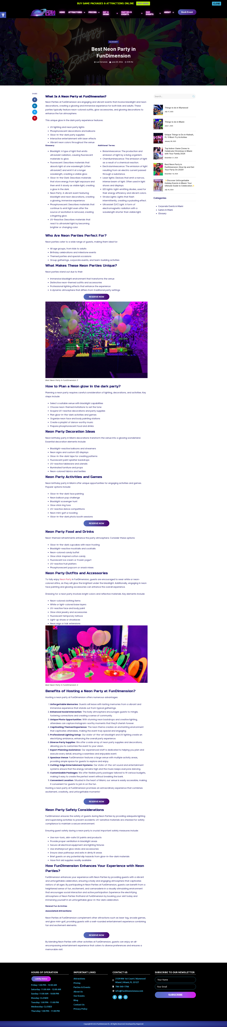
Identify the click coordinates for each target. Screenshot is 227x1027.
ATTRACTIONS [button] (75, 12)
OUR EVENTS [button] (149, 13)
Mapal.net (139, 1024)
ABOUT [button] (167, 12)
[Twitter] (120, 997)
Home (62, 12)
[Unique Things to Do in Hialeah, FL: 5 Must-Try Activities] (158, 138)
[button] (3, 15)
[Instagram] (125, 997)
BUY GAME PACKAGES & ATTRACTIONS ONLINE (105, 3)
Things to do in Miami (174, 122)
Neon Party (65, 579)
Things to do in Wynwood (176, 108)
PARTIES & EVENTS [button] (126, 13)
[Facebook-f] (115, 997)
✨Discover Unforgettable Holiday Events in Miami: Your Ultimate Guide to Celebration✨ (179, 183)
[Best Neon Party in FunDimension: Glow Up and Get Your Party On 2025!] (158, 169)
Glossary (113, 42)
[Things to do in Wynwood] (158, 110)
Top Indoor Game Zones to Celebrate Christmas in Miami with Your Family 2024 (178, 151)
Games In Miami (165, 210)
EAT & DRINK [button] (106, 13)
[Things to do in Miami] (158, 124)
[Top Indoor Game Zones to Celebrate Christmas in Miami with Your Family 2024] (158, 153)
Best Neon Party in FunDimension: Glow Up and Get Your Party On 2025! (179, 167)
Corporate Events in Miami (170, 206)
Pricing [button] (93, 12)
